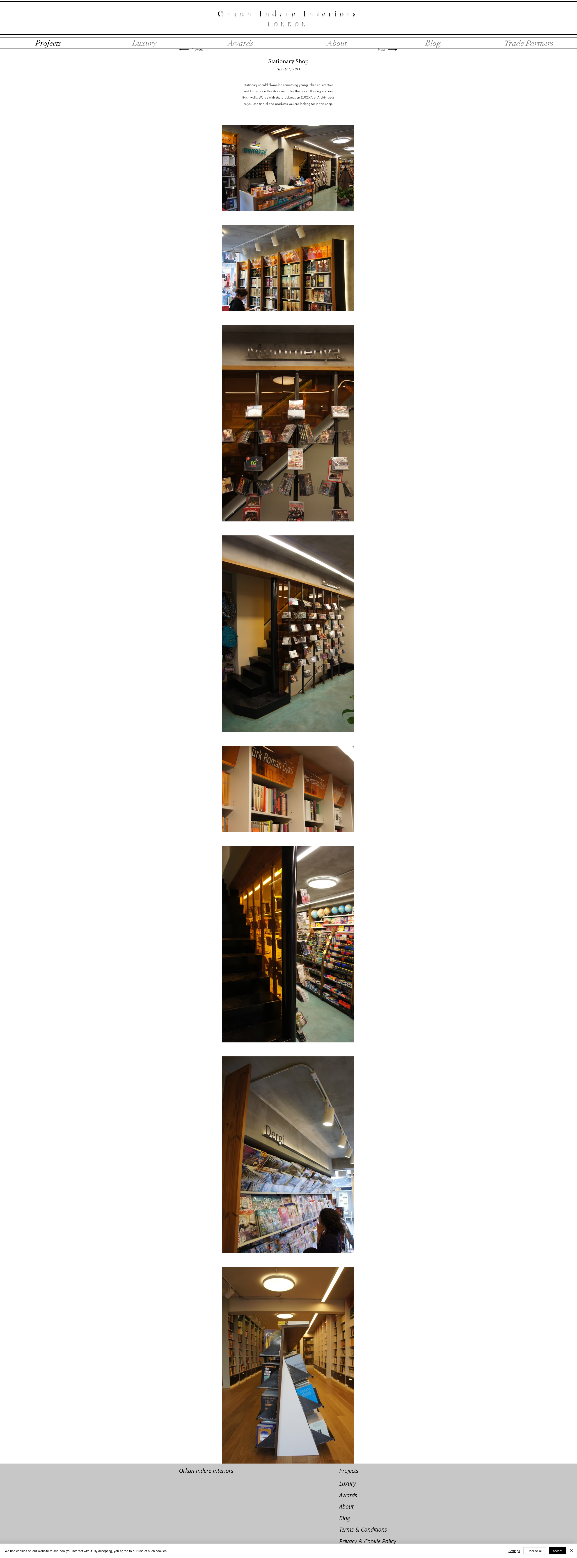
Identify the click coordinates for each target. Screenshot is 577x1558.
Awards (348, 1495)
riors (343, 13)
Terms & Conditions (363, 1529)
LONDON (288, 24)
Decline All (534, 1551)
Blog (344, 1518)
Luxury (347, 1483)
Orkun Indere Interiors (206, 1470)
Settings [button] (514, 1551)
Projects (348, 1470)
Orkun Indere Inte (273, 13)
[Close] (571, 1550)
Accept (557, 1551)
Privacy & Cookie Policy (367, 1541)
